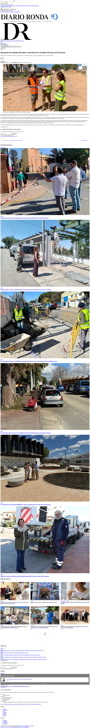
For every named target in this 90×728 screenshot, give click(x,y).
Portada (1, 5)
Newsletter (9, 6)
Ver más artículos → (45, 683)
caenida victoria (3, 136)
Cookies (32, 725)
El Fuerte (8, 136)
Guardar (12, 9)
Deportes (24, 5)
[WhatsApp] (4, 45)
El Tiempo (32, 5)
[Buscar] (1, 42)
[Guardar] (1, 45)
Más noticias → (3, 147)
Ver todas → (2, 581)
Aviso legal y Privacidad (25, 725)
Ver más (2, 648)
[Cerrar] (7, 3)
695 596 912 (7, 704)
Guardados (3, 6)
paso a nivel (14, 136)
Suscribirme (14, 133)
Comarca (13, 5)
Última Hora (5, 710)
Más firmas (2, 673)
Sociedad (4, 713)
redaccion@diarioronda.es (15, 704)
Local (4, 711)
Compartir (14, 46)
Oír (15, 9)
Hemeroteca (36, 5)
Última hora (5, 5)
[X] (5, 45)
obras (11, 136)
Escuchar (19, 46)
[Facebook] (7, 45)
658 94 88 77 (27, 704)
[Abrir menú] (1, 39)
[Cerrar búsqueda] (14, 1)
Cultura (4, 714)
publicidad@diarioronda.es (35, 704)
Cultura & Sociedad (19, 5)
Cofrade (28, 5)
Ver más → (87, 630)
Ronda (9, 5)
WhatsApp (4, 9)
